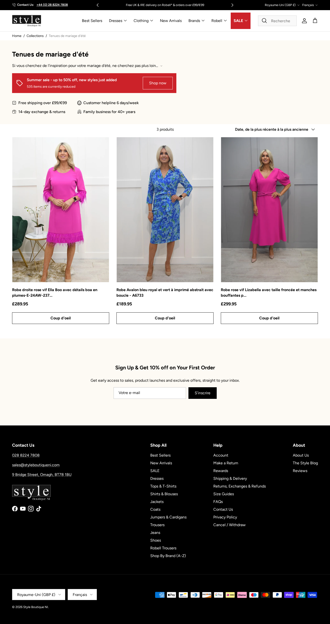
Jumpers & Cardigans (168, 517)
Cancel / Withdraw (229, 525)
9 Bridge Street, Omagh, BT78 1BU (42, 474)
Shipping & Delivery (230, 478)
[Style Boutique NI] (26, 21)
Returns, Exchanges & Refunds (239, 486)
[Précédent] (97, 5)
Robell (216, 20)
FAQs (218, 501)
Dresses (115, 20)
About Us (301, 455)
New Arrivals (171, 20)
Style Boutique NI (35, 607)
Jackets (157, 501)
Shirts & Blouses (164, 494)
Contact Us (223, 509)
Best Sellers (92, 20)
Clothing (141, 20)
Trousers (157, 525)
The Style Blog (305, 463)
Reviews (300, 470)
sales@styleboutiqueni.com (36, 465)
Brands (194, 20)
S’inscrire (202, 393)
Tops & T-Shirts (163, 486)
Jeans (155, 532)
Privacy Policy (225, 517)
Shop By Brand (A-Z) (168, 555)
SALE (238, 20)
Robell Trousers (163, 548)
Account (220, 455)
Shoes (155, 540)
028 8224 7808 (26, 455)
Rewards (220, 470)
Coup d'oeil (60, 318)
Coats (155, 509)
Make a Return (225, 463)
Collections (35, 36)
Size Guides (223, 494)
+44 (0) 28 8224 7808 (52, 5)
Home (17, 36)
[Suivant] (232, 5)
